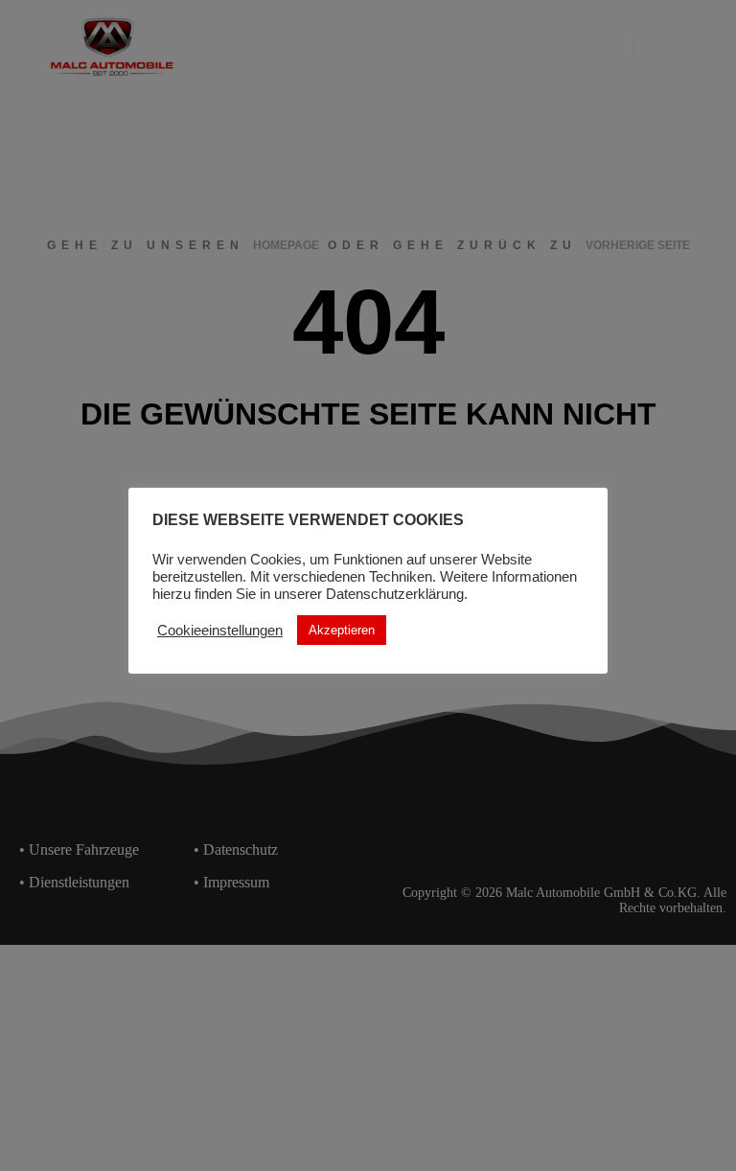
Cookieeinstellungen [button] (220, 630)
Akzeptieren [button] (342, 630)
